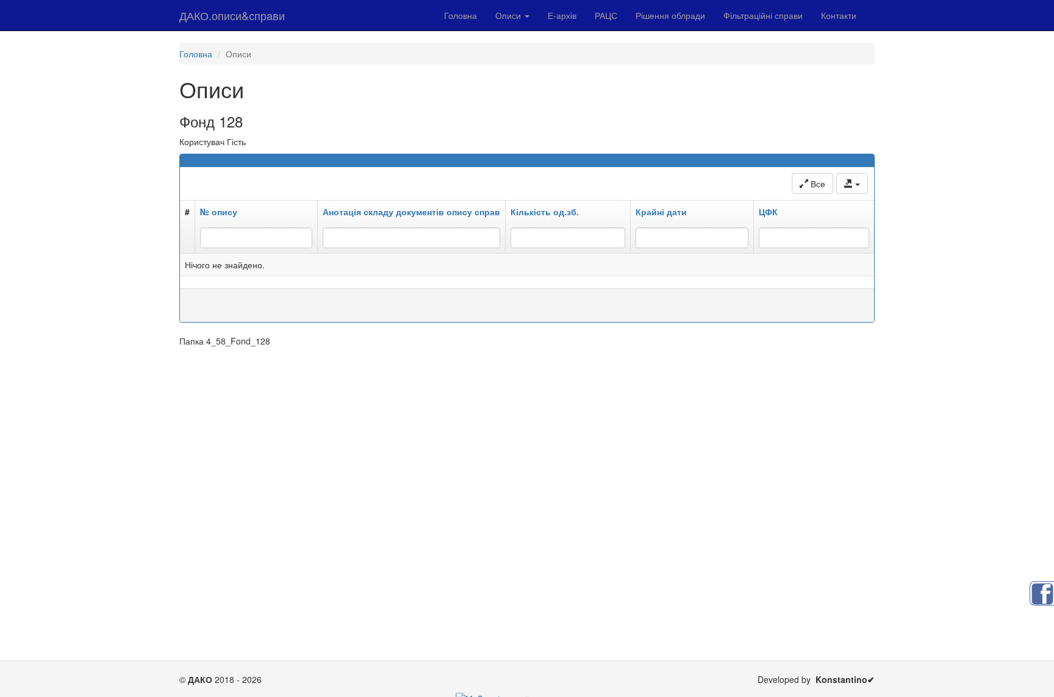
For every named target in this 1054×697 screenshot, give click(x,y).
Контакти (838, 15)
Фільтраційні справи (763, 15)
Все (816, 183)
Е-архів (562, 15)
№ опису (218, 212)
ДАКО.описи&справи (232, 15)
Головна (460, 15)
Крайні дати (661, 212)
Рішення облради (670, 15)
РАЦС (606, 15)
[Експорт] (852, 183)
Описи (509, 15)
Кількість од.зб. (545, 212)
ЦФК (768, 212)
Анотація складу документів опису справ (411, 212)
